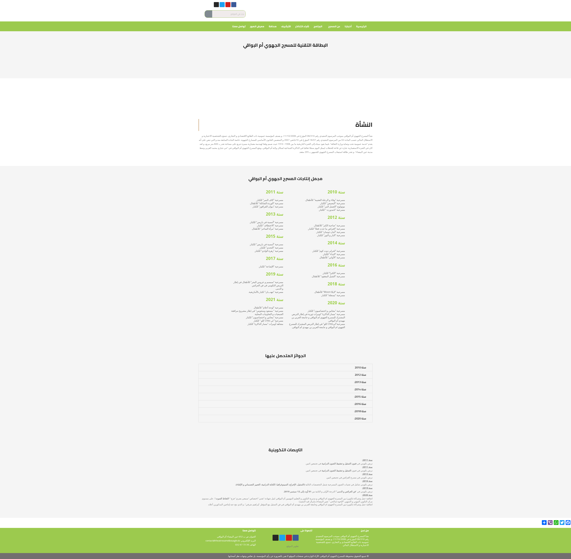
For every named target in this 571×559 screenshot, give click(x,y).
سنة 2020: (360, 418)
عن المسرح (334, 26)
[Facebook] (233, 4)
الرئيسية (361, 26)
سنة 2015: (360, 396)
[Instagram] (216, 4)
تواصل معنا (239, 26)
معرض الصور (257, 26)
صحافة (273, 26)
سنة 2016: (360, 403)
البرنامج (318, 26)
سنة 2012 (360, 374)
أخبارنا (348, 26)
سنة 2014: (360, 389)
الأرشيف (286, 26)
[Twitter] (222, 4)
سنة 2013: (360, 382)
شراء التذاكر (302, 26)
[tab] (285, 367)
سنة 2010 (360, 367)
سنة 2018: (360, 411)
